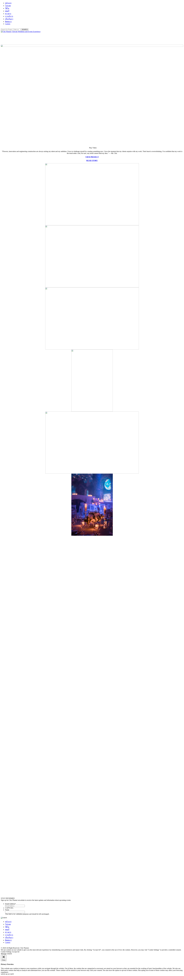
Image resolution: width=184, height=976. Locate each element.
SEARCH (25, 29)
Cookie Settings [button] (6, 952)
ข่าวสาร (8, 14)
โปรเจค (8, 6)
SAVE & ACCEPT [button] (7, 974)
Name (7, 910)
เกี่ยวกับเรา (9, 19)
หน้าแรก (8, 3)
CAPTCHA (9, 908)
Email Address (10, 904)
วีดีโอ (7, 8)
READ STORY (92, 160)
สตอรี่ (7, 11)
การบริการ (9, 16)
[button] (92, 148)
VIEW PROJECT (92, 157)
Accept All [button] (15, 952)
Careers (7, 24)
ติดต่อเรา (8, 21)
